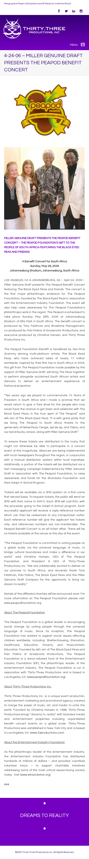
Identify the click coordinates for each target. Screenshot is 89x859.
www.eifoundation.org (35, 774)
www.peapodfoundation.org (46, 677)
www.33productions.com (47, 732)
